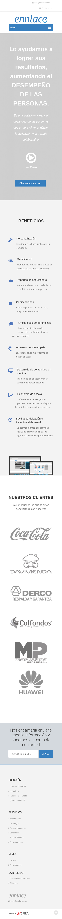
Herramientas (15, 819)
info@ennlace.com (42, 3)
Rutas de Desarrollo (18, 796)
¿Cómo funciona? (17, 800)
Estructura (14, 791)
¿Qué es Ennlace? (18, 786)
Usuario (13, 860)
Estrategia (14, 823)
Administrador (16, 865)
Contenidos (14, 833)
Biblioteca (14, 883)
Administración (16, 842)
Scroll (56, 913)
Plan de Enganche (18, 828)
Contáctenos (46, 8)
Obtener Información (30, 183)
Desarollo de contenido (19, 878)
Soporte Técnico (17, 837)
